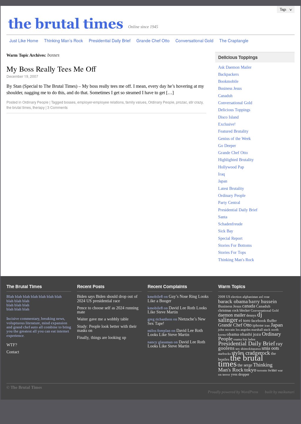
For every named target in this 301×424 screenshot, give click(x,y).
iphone (258, 325)
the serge (245, 365)
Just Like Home (23, 40)
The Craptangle (233, 40)
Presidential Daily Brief (110, 40)
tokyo (250, 370)
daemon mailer (231, 314)
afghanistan (250, 296)
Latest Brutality (231, 188)
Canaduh (225, 96)
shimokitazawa (251, 348)
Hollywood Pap (231, 167)
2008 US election (230, 296)
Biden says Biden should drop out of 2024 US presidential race (107, 298)
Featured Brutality (233, 131)
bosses (70, 101)
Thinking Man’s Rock (63, 40)
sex (237, 348)
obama (233, 334)
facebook (258, 320)
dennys (251, 315)
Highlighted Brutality (236, 160)
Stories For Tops (232, 252)
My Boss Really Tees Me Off (51, 69)
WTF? (11, 345)
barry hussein (263, 301)
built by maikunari (280, 392)
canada (248, 305)
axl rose (264, 296)
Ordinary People (35, 101)
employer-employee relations (100, 101)
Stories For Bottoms (235, 245)
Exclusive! (227, 124)
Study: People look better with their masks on (107, 328)
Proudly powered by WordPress (233, 392)
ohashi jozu (250, 334)
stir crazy (196, 101)
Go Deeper (227, 145)
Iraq (221, 174)
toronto (262, 370)
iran (267, 325)
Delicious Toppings (234, 110)
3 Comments (57, 107)
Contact (12, 352)
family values (136, 101)
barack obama (233, 301)
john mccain (226, 329)
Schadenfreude (230, 224)
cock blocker (241, 310)
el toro (244, 320)
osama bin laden (244, 339)
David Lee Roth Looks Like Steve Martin (177, 310)
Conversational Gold (194, 40)
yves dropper (240, 374)
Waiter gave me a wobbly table (102, 319)
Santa (222, 217)
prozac (181, 101)
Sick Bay (225, 231)
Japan (222, 181)
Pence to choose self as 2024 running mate (107, 310)
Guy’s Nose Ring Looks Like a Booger (178, 298)
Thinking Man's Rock (236, 260)
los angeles (243, 329)
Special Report (230, 238)
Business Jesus (230, 88)
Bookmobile (228, 81)
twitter (272, 370)
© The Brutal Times (24, 387)
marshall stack (260, 329)
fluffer (272, 320)
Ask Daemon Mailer (235, 67)
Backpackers (228, 74)
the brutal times (18, 107)
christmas (224, 310)
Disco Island (228, 117)
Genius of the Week (234, 138)
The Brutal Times (65, 24)
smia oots (270, 348)
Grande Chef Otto (153, 40)
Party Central (229, 202)
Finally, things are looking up (101, 337)
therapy (39, 107)
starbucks (224, 353)
